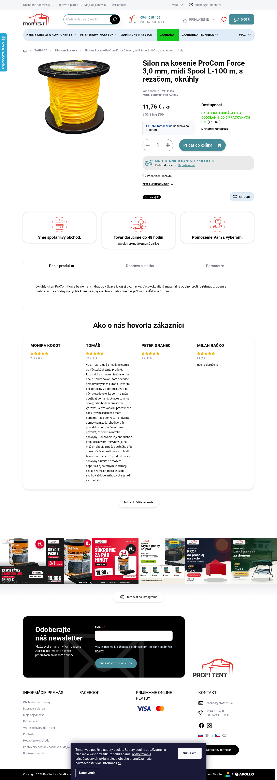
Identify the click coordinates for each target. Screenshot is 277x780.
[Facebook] (201, 725)
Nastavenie (87, 773)
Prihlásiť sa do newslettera (116, 663)
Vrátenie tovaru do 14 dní (39, 727)
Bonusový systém (34, 753)
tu (119, 763)
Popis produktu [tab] (61, 266)
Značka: (160, 95)
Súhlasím (189, 753)
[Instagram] (209, 725)
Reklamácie (119, 4)
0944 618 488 (217, 712)
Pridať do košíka (197, 145)
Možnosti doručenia (215, 129)
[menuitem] (50, 35)
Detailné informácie (156, 184)
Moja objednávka (95, 4)
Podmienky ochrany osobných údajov (46, 747)
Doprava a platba (67, 4)
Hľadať (115, 19)
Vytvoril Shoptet (213, 774)
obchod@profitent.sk (219, 703)
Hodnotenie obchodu (36, 740)
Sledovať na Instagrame (142, 597)
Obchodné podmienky (36, 4)
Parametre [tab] (215, 266)
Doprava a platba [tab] (140, 266)
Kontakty (29, 734)
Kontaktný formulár (218, 749)
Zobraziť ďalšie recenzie (138, 502)
